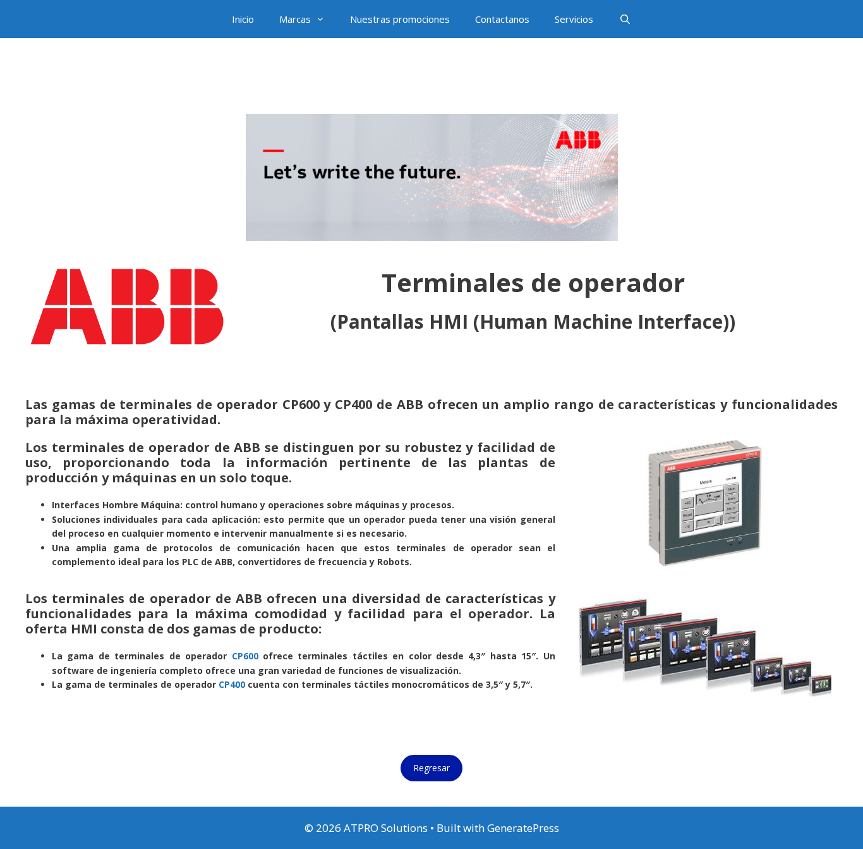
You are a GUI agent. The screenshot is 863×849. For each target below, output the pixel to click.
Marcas (295, 19)
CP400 (232, 684)
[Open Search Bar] (624, 19)
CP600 (245, 656)
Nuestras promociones (400, 19)
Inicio (243, 19)
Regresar (431, 768)
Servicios (574, 19)
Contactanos (502, 19)
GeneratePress (523, 828)
